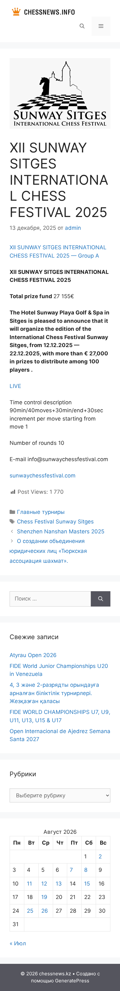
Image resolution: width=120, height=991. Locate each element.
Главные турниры (41, 512)
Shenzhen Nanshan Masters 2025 (60, 531)
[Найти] (100, 599)
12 (44, 883)
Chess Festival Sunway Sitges (55, 521)
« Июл (18, 943)
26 (44, 911)
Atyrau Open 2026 (33, 655)
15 (87, 883)
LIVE (15, 386)
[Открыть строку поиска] (81, 26)
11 (29, 883)
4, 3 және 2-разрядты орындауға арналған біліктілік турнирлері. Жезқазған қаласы (54, 693)
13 (59, 883)
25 (30, 911)
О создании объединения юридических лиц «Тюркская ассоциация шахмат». (48, 551)
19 (44, 897)
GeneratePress (72, 981)
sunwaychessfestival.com (43, 475)
